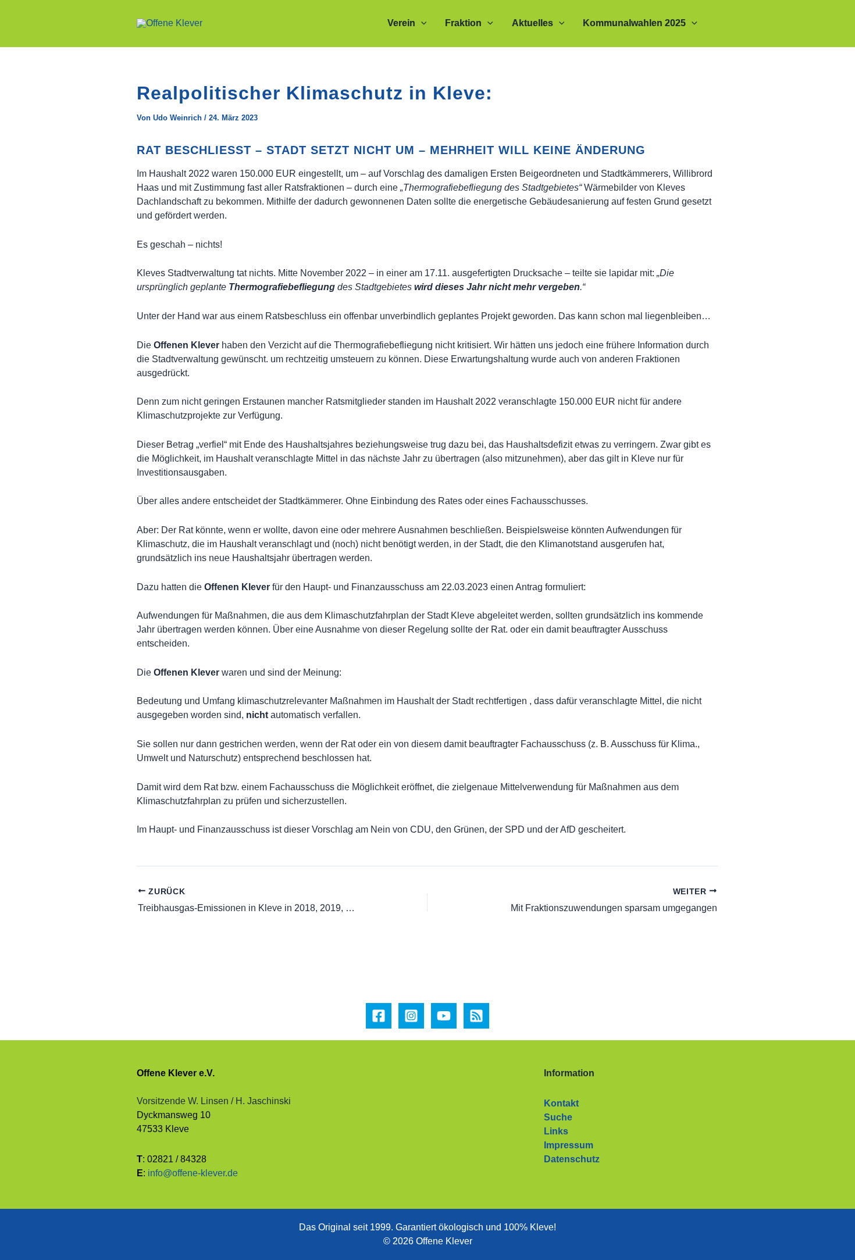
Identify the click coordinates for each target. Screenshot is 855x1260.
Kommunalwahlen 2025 (634, 23)
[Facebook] (378, 1016)
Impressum (568, 1145)
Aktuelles (532, 23)
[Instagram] (411, 1016)
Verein (401, 23)
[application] (421, 23)
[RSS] (476, 1016)
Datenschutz (572, 1159)
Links (556, 1131)
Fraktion (463, 23)
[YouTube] (444, 1016)
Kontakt (561, 1103)
